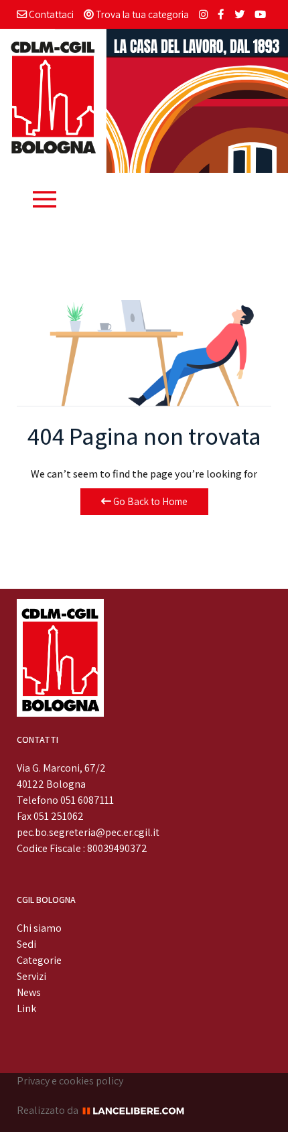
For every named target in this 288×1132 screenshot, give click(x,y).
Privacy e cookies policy (70, 1081)
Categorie (39, 960)
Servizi (31, 976)
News (29, 992)
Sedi (26, 944)
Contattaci (50, 14)
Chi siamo (39, 928)
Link (26, 1008)
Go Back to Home (149, 501)
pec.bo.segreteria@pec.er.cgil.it (88, 832)
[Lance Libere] (138, 1110)
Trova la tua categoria (141, 14)
